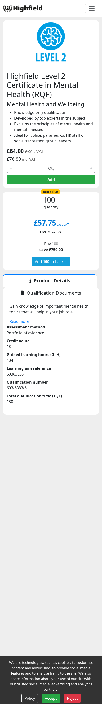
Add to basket (51, 261)
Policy (29, 698)
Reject (72, 698)
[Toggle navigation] (91, 8)
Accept (51, 698)
